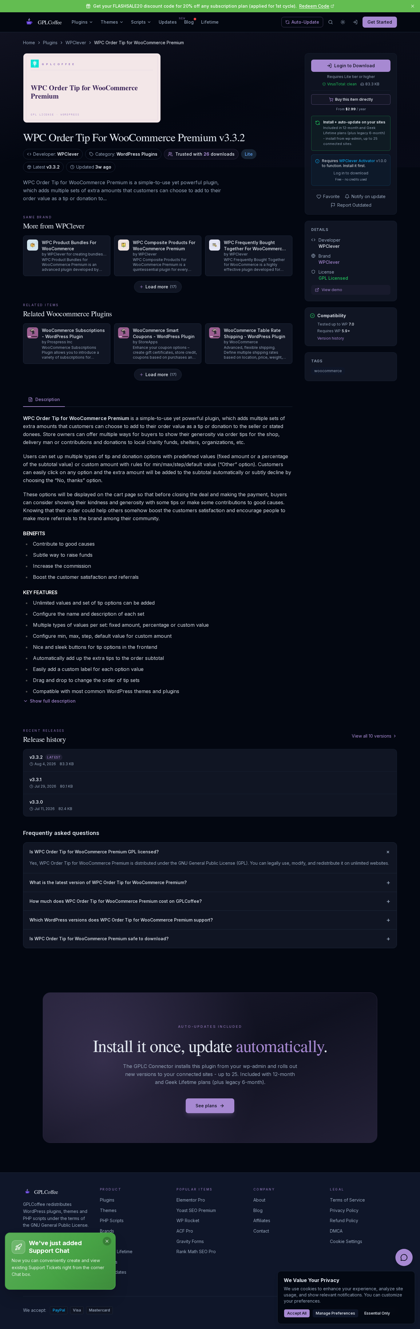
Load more (160, 286)
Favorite (331, 196)
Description (47, 399)
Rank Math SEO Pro (196, 1251)
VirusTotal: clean (342, 84)
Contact (261, 1231)
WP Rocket (187, 1220)
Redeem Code (314, 6)
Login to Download (354, 65)
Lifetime (210, 22)
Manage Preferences (335, 1313)
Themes (109, 22)
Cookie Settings (346, 1241)
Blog (189, 22)
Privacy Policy (344, 1210)
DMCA (336, 1231)
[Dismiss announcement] (412, 6)
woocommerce (328, 370)
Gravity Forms (190, 1241)
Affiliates (261, 1220)
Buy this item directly (354, 99)
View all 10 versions (371, 736)
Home (29, 42)
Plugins (80, 22)
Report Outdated (354, 205)
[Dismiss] (107, 1241)
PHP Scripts (112, 1220)
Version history (330, 338)
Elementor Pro (190, 1199)
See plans (206, 1105)
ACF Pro (184, 1231)
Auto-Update (305, 22)
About (259, 1199)
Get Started (379, 22)
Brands (107, 1231)
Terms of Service (347, 1199)
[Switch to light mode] (343, 22)
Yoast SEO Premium (196, 1210)
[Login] (355, 22)
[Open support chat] (404, 1257)
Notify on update (368, 196)
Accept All (297, 1313)
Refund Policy (344, 1220)
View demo (332, 289)
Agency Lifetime (116, 1251)
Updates (168, 22)
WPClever (75, 42)
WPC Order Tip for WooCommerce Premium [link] (139, 42)
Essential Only (377, 1313)
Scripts (138, 22)
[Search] (330, 22)
